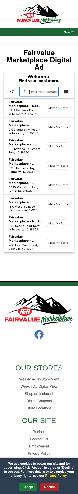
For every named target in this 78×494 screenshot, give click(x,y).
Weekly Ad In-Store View (39, 378)
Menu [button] (67, 32)
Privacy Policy (39, 453)
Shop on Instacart (39, 393)
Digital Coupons (39, 400)
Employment (39, 445)
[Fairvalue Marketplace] (39, 309)
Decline (50, 487)
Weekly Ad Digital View (39, 386)
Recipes (39, 431)
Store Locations (39, 407)
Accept (27, 487)
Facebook (39, 334)
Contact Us (39, 438)
